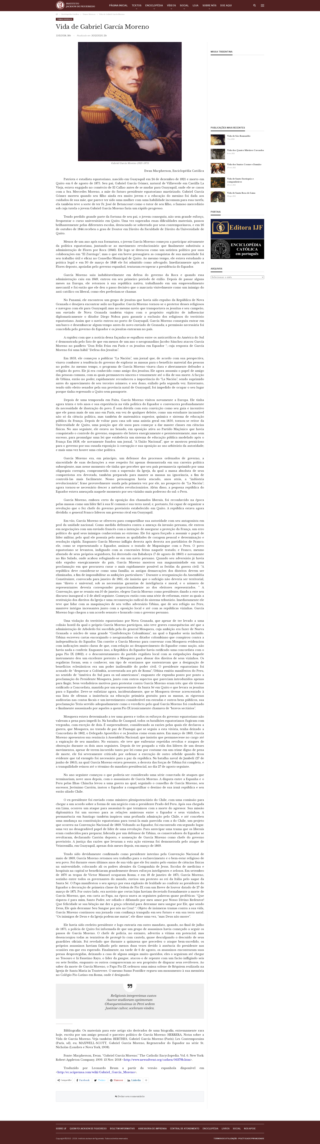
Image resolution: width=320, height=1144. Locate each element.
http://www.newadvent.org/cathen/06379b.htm (157, 1059)
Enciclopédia (154, 5)
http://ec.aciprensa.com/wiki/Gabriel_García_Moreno (96, 1072)
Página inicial (118, 5)
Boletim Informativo (122, 1128)
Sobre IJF (61, 1128)
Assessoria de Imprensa (152, 1128)
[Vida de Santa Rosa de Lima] (218, 196)
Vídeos (171, 5)
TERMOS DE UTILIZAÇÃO (225, 1138)
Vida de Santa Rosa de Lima (241, 193)
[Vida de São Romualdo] (218, 139)
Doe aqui (226, 5)
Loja (195, 5)
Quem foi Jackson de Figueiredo (88, 1128)
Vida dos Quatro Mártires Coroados (245, 150)
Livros (226, 1128)
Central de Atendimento (184, 1128)
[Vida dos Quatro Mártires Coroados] (218, 154)
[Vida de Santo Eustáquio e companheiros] (218, 182)
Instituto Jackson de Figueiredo (91, 1138)
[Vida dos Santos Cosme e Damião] (218, 168)
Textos (136, 5)
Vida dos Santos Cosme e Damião (244, 164)
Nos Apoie (250, 1128)
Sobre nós (209, 5)
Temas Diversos (64, 19)
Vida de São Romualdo (238, 136)
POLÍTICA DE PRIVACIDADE (251, 1138)
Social (184, 5)
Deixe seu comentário (131, 1096)
